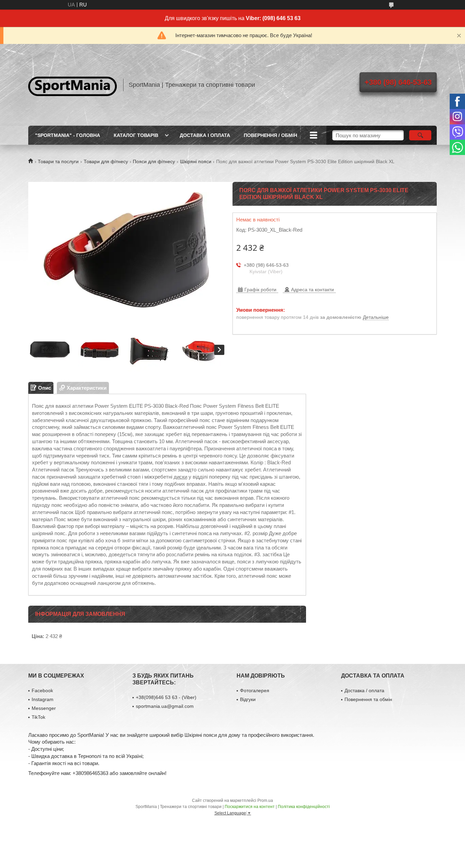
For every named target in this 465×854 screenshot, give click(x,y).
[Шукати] (420, 135)
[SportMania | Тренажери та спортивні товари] (72, 85)
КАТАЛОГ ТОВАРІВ (136, 135)
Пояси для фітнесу (154, 161)
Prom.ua (265, 800)
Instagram (42, 699)
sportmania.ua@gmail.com (165, 706)
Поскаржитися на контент (250, 806)
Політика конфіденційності (304, 806)
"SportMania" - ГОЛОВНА (67, 135)
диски (180, 477)
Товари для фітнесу (106, 161)
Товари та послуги (58, 161)
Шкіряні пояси (195, 161)
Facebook (42, 690)
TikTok (38, 717)
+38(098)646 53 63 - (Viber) (166, 697)
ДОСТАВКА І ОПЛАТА (205, 135)
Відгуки (248, 699)
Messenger (44, 708)
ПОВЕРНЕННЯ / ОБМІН (270, 135)
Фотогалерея (254, 690)
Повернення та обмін (368, 699)
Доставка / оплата (364, 690)
